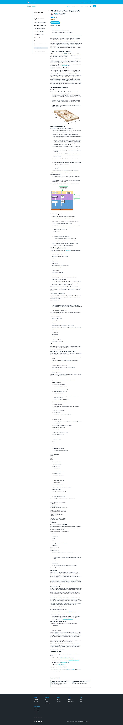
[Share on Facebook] (51, 17)
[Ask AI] (68, 6)
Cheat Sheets (47, 703)
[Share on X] (53, 17)
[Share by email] (56, 17)
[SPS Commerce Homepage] (31, 2)
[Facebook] (36, 721)
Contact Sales (93, 2)
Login (94, 6)
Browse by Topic (36, 710)
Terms (81, 701)
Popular (58, 699)
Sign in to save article (55, 22)
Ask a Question (36, 713)
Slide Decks (36, 701)
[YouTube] (39, 721)
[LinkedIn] (41, 721)
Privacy (81, 699)
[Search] (90, 6)
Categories (59, 701)
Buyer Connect (70, 699)
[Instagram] (34, 721)
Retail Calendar (70, 701)
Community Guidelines (37, 717)
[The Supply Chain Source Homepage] (38, 6)
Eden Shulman (57, 13)
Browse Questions (37, 708)
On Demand (36, 699)
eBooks (46, 701)
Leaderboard (36, 715)
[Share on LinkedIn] (54, 17)
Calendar (46, 699)
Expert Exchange (75, 6)
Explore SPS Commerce (84, 2)
